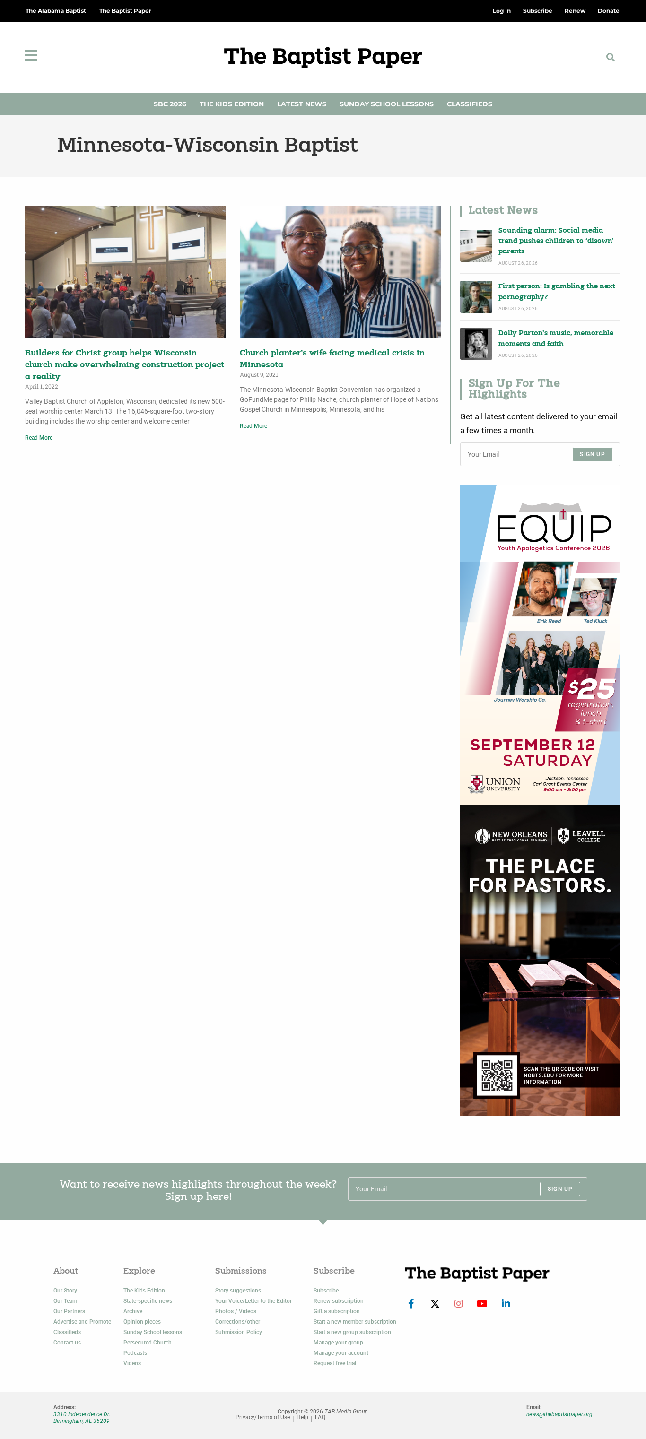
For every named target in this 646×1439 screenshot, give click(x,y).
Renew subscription (339, 1301)
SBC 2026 (170, 104)
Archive (132, 1311)
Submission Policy (238, 1332)
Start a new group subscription (352, 1332)
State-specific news (147, 1301)
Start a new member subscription (355, 1321)
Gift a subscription (337, 1311)
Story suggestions (238, 1290)
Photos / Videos (235, 1311)
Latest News (301, 104)
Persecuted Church (147, 1342)
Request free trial (335, 1363)
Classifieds (469, 104)
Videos (132, 1363)
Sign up (592, 454)
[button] (610, 57)
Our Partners (69, 1311)
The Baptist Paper (125, 10)
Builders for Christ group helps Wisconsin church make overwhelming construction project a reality (124, 365)
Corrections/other (237, 1321)
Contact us (67, 1342)
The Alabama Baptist (56, 10)
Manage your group (338, 1342)
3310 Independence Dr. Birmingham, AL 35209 (81, 1417)
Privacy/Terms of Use (263, 1417)
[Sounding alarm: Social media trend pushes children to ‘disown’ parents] (476, 246)
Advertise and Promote (82, 1321)
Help (302, 1417)
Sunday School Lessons (387, 104)
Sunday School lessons (152, 1332)
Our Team (65, 1301)
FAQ (320, 1417)
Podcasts (135, 1353)
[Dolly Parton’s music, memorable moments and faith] (476, 344)
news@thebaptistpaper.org (559, 1414)
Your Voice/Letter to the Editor (253, 1301)
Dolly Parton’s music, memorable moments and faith (555, 338)
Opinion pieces (142, 1321)
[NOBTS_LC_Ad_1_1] (540, 960)
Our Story (65, 1290)
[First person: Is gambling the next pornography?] (476, 297)
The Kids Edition (232, 104)
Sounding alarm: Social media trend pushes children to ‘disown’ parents (556, 241)
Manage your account (341, 1353)
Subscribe (326, 1290)
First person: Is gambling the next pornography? (556, 292)
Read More (38, 437)
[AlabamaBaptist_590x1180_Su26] (540, 645)
